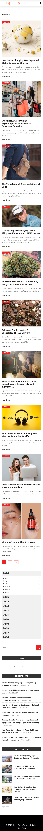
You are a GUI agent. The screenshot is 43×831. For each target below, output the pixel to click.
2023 (6, 606)
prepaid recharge (10, 666)
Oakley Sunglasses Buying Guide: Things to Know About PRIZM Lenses (21, 232)
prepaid (22, 666)
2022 (6, 610)
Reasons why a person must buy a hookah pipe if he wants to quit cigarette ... (19, 384)
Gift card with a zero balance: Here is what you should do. (21, 486)
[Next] (7, 807)
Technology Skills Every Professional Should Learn (25, 767)
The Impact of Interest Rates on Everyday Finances (26, 798)
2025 (6, 597)
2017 (6, 632)
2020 (6, 619)
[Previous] (3, 807)
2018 (6, 628)
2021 (6, 614)
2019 (6, 623)
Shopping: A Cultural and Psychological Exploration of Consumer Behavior (16, 123)
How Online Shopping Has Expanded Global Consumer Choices (20, 61)
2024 (6, 601)
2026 (6, 573)
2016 (6, 637)
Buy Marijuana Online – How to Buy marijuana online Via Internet (20, 283)
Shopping (6, 22)
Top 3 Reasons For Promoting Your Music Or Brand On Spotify (20, 434)
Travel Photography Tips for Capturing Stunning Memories (27, 757)
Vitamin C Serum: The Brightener (19, 542)
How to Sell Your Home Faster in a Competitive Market (27, 777)
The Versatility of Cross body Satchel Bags (21, 185)
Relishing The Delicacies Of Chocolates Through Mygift (16, 331)
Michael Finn (6, 76)
